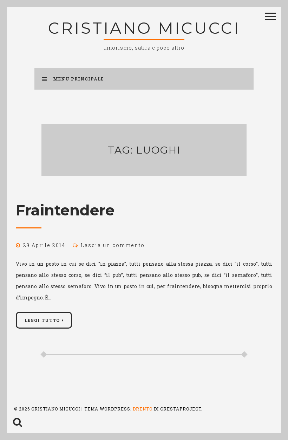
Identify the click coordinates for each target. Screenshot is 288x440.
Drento (142, 409)
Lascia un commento (113, 245)
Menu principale (78, 79)
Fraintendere (65, 210)
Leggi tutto (42, 320)
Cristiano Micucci (144, 28)
